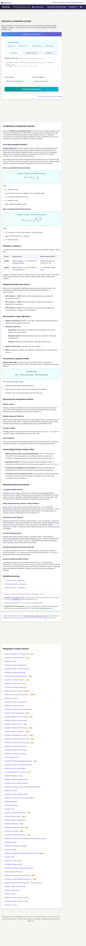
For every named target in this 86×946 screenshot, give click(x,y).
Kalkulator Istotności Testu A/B (15, 657)
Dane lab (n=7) (11, 46)
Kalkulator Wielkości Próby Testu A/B (17, 654)
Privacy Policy (22, 919)
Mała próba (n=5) (23, 46)
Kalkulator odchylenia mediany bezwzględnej (19, 798)
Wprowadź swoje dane (24, 58)
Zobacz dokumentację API (44, 608)
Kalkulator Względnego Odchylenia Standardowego (21, 853)
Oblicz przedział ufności (32, 89)
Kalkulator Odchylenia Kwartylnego (16, 846)
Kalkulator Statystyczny (12, 890)
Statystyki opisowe (31, 53)
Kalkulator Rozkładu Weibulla (14, 901)
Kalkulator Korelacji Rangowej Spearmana (18, 879)
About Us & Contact (34, 919)
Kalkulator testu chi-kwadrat (14, 691)
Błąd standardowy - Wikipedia (15, 588)
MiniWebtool (16, 599)
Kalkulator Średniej (11, 790)
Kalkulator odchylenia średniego (15, 672)
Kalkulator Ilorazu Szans (12, 816)
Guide (54, 917)
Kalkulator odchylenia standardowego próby (19, 868)
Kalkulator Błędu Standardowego (15, 886)
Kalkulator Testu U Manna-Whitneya (16, 783)
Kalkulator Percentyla (11, 831)
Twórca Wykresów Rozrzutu (14, 872)
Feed (49, 917)
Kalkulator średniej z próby (13, 860)
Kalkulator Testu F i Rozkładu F (15, 731)
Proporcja (49, 53)
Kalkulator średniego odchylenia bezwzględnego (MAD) (22, 787)
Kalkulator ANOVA (10, 661)
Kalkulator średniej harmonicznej (15, 753)
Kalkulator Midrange (11, 805)
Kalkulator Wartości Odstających (15, 820)
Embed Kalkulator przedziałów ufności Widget (50, 96)
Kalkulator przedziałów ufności (14, 705)
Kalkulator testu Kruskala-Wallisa (15, 768)
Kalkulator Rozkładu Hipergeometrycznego (18, 761)
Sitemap (43, 917)
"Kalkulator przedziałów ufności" (14, 597)
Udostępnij (72, 7)
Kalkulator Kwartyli (11, 842)
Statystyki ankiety (36, 46)
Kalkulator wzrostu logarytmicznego (16, 779)
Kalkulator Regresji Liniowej (14, 776)
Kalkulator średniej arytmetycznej (15, 665)
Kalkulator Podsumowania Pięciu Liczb (17, 739)
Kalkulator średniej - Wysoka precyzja (17, 669)
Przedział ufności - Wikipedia (14, 580)
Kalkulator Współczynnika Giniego (16, 750)
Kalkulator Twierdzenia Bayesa (14, 680)
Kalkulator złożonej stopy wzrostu (16, 702)
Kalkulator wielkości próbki (13, 864)
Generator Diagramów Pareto (14, 827)
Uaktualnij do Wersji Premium (56, 7)
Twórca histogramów (11, 757)
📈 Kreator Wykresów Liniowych (15, 772)
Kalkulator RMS (10, 857)
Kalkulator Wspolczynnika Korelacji (16, 720)
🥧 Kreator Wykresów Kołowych (15, 835)
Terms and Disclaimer (9, 919)
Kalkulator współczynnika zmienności (17, 694)
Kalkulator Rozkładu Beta (13, 683)
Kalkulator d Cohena (11, 698)
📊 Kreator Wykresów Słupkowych (16, 676)
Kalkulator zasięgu (11, 849)
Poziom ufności (9, 77)
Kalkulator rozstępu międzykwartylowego (18, 765)
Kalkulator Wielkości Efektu (13, 724)
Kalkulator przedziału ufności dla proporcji (18, 709)
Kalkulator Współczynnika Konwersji (16, 717)
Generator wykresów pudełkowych (16, 687)
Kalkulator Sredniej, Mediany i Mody (16, 794)
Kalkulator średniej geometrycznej (16, 746)
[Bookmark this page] (81, 7)
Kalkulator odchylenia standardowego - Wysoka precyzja (23, 883)
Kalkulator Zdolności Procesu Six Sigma (17, 875)
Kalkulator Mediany (11, 801)
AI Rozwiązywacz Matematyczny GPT (36, 616)
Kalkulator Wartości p (11, 824)
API (58, 917)
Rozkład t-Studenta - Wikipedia (15, 584)
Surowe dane (13, 53)
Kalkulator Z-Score (11, 905)
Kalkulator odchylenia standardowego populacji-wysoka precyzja (25, 838)
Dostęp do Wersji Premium (50, 919)
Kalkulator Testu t (10, 894)
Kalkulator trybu (10, 809)
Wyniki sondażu (49, 46)
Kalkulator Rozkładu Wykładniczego (16, 728)
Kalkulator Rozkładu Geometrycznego (17, 742)
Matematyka (6, 7)
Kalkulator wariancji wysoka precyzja (16, 897)
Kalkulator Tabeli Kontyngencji (14, 713)
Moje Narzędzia (38, 7)
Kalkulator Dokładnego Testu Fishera (16, 735)
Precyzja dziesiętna (38, 77)
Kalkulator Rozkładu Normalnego (15, 812)
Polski (31, 921)
